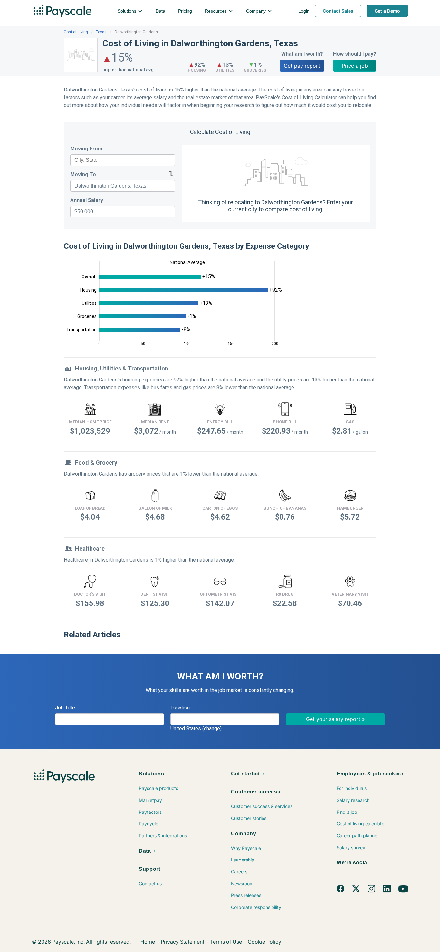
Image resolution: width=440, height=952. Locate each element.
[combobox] (122, 160)
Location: (180, 708)
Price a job (355, 66)
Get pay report (302, 66)
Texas (101, 32)
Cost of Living (76, 32)
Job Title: (65, 708)
